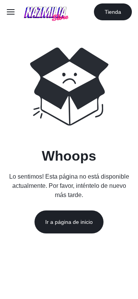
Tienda (113, 12)
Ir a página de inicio (69, 222)
